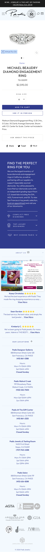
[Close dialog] (42, 262)
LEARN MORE (30, 287)
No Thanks (39, 287)
